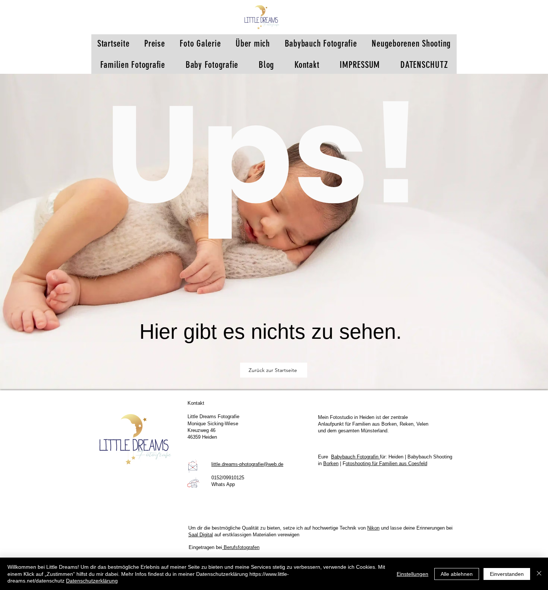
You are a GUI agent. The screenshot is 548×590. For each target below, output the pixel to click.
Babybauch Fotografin (355, 457)
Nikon (373, 528)
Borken (330, 463)
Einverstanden (507, 574)
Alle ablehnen (457, 574)
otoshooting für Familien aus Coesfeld (386, 463)
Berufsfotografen (240, 547)
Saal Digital (200, 534)
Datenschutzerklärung (92, 581)
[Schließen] (539, 574)
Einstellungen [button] (412, 574)
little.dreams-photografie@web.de (247, 464)
